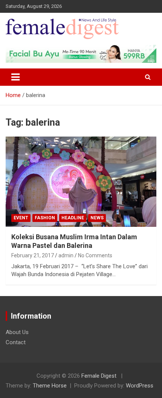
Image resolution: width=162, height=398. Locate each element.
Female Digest (98, 375)
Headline (72, 217)
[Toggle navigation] (15, 77)
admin (65, 255)
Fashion (45, 217)
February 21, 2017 (32, 255)
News (97, 217)
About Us (17, 332)
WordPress (139, 385)
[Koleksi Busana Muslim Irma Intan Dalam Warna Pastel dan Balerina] (81, 181)
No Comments (95, 255)
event (21, 217)
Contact (16, 342)
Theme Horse (50, 385)
